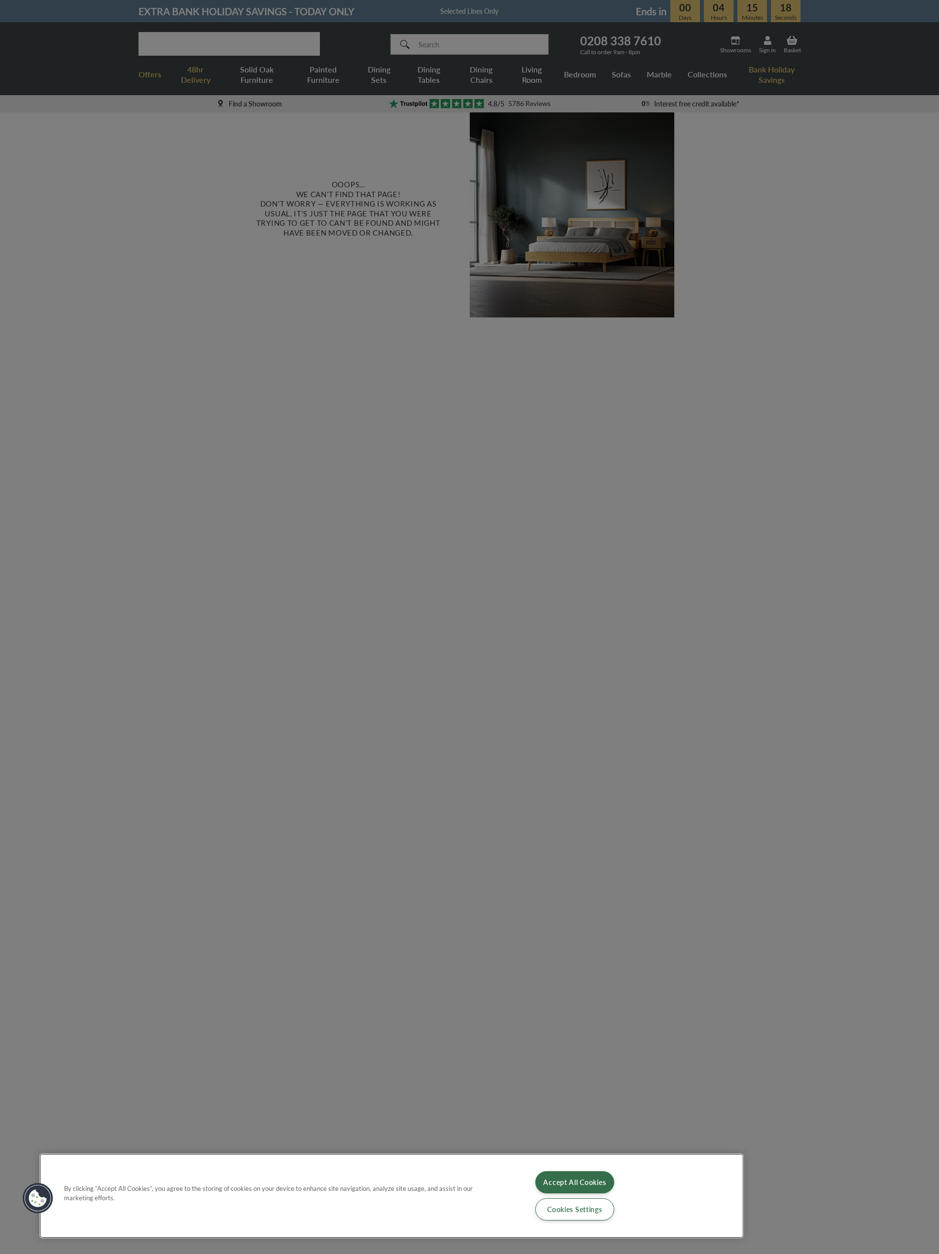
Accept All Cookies (574, 1182)
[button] (38, 1198)
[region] (391, 1195)
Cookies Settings (574, 1209)
